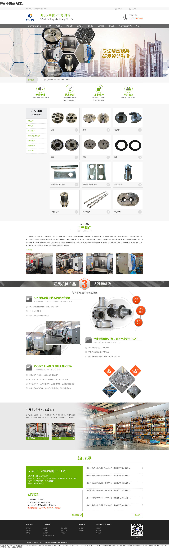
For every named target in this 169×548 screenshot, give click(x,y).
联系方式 (98, 528)
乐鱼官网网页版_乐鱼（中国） (155, 545)
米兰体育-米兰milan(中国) (36, 545)
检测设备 (90, 26)
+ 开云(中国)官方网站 (76, 515)
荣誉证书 (69, 26)
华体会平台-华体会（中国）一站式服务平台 (58, 545)
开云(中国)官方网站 (12, 3)
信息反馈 (111, 26)
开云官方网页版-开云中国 (20, 545)
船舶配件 (45, 533)
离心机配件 (31, 131)
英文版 (134, 9)
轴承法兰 (117, 212)
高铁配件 (30, 121)
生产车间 (101, 26)
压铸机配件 (31, 141)
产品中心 (59, 26)
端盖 (115, 157)
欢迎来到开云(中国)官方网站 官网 (36, 9)
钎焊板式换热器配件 (34, 136)
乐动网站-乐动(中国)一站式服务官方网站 (118, 545)
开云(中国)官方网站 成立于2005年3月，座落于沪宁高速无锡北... (108, 468)
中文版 (120, 9)
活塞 (52, 130)
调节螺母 (117, 130)
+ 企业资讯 (137, 515)
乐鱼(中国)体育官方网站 (138, 545)
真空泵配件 (31, 146)
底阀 (84, 130)
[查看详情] (29, 250)
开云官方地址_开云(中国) (79, 545)
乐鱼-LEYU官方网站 (6, 545)
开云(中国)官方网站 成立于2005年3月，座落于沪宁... (57, 80)
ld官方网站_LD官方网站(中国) (96, 545)
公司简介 (48, 26)
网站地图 (98, 533)
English (138, 26)
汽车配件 (30, 126)
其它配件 (30, 151)
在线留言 (98, 530)
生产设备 (80, 26)
